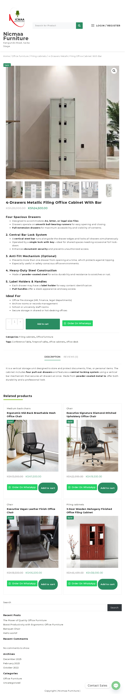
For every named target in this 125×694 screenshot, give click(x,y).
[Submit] (79, 25)
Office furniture (20, 56)
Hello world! (10, 633)
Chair (70, 408)
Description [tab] (52, 356)
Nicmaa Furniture (15, 36)
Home (6, 56)
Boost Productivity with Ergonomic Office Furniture (33, 624)
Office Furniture (12, 678)
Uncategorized (12, 682)
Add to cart (42, 324)
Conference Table (21, 342)
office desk (72, 342)
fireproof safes (40, 342)
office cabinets (57, 342)
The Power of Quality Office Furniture (25, 620)
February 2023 (11, 663)
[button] (114, 71)
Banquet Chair (11, 628)
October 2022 (11, 667)
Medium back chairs (19, 408)
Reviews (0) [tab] (71, 356)
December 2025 (12, 659)
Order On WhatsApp (79, 323)
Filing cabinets (39, 56)
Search (7, 602)
